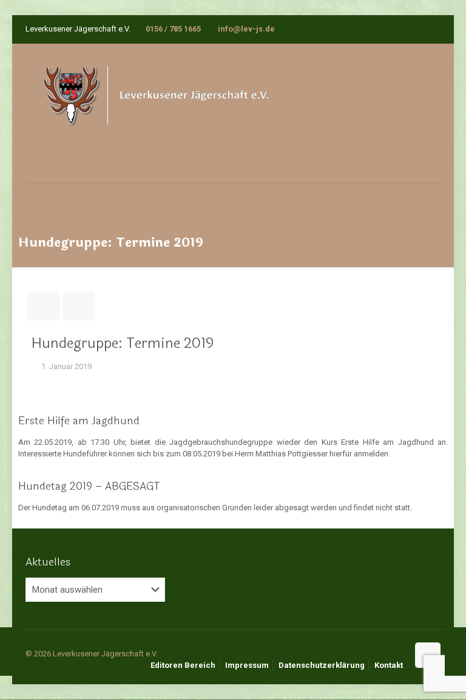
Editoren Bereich (182, 665)
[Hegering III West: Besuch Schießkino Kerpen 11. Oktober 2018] (10, 651)
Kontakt (388, 665)
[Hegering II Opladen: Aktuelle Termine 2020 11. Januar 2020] (455, 651)
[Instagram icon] (433, 29)
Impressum (247, 665)
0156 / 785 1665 (173, 28)
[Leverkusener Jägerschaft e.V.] (172, 113)
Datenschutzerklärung (322, 665)
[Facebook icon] (418, 29)
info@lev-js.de (245, 28)
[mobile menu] (35, 200)
